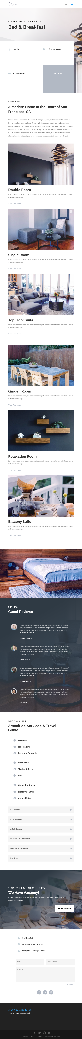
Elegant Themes (36, 1036)
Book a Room (64, 908)
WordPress (56, 1036)
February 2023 (14, 1013)
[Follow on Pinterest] (45, 992)
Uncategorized (25, 1013)
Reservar (58, 73)
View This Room (14, 204)
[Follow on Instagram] (51, 992)
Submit (70, 985)
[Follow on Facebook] (39, 992)
